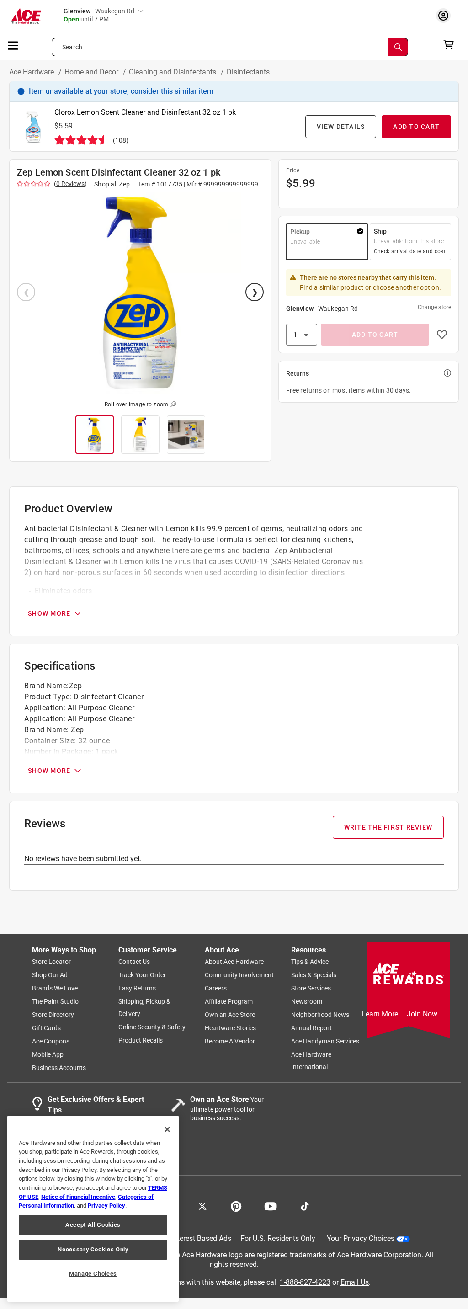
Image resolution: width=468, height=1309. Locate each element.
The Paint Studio (55, 1001)
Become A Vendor (230, 1041)
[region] (93, 1209)
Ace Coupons (50, 1041)
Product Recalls (140, 1040)
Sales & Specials (313, 975)
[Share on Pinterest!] (236, 1205)
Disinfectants (248, 72)
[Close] (167, 1129)
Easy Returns (137, 988)
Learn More (380, 1014)
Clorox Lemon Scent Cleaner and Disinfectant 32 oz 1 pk (145, 112)
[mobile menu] (13, 44)
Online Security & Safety (152, 1027)
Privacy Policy (106, 1205)
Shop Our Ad (50, 975)
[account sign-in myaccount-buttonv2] (445, 15)
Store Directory (53, 1014)
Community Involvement (239, 975)
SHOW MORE (49, 613)
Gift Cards (46, 1028)
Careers (216, 988)
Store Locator (51, 961)
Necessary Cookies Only (93, 1249)
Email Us (354, 1281)
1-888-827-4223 (305, 1281)
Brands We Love (55, 988)
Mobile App (48, 1054)
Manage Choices (93, 1273)
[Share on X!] (202, 1205)
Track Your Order (142, 975)
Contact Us (134, 961)
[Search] (398, 47)
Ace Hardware (32, 72)
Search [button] (72, 47)
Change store (434, 307)
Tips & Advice (310, 961)
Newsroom (306, 1001)
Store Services (311, 988)
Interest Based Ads (201, 1238)
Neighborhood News (320, 1014)
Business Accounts (59, 1067)
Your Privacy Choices (360, 1238)
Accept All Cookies (93, 1224)
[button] (140, 293)
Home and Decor (92, 72)
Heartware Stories (230, 1028)
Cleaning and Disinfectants (173, 72)
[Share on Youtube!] (270, 1205)
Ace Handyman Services (325, 1041)
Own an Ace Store (230, 1014)
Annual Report (311, 1028)
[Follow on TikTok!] (304, 1205)
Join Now (422, 1014)
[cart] (451, 44)
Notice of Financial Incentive (78, 1196)
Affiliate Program (229, 1001)
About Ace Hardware (234, 961)
